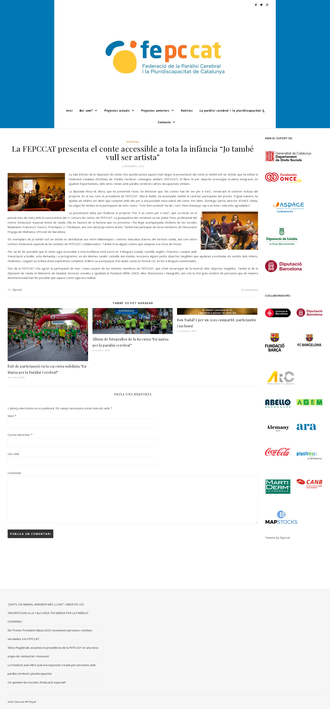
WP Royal (30, 701)
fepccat (17, 289)
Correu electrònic (20, 435)
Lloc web (13, 454)
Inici (69, 111)
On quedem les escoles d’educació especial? (37, 682)
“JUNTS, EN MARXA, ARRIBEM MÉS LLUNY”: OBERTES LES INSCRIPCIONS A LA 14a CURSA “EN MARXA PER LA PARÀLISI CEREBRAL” (48, 612)
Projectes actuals (117, 111)
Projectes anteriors (155, 111)
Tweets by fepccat (277, 537)
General (133, 141)
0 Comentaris (249, 290)
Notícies (187, 111)
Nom (12, 416)
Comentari (14, 473)
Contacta (164, 122)
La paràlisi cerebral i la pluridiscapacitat (230, 111)
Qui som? (86, 111)
